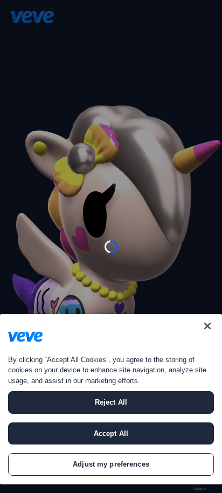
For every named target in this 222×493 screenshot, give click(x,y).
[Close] (207, 326)
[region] (111, 399)
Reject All (111, 402)
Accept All (111, 433)
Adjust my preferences (111, 464)
